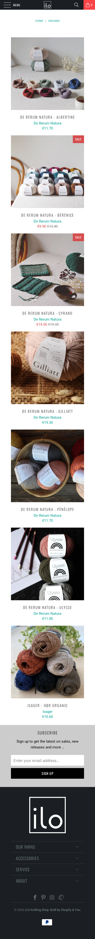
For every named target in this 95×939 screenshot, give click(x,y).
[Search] (78, 5)
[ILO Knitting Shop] (47, 5)
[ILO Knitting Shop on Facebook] (35, 897)
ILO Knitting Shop (37, 910)
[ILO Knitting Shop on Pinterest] (43, 897)
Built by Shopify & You (65, 910)
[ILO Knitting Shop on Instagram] (52, 897)
